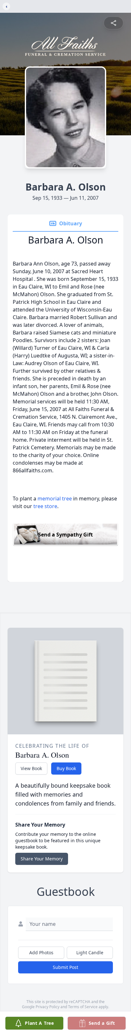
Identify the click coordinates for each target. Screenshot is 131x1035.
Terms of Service (83, 1006)
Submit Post (65, 967)
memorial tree (55, 498)
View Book (31, 768)
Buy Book (66, 768)
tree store (45, 506)
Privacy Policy (47, 1006)
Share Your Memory (42, 859)
